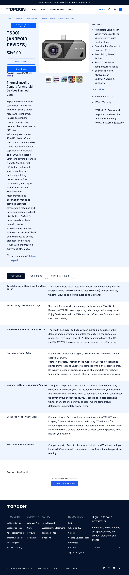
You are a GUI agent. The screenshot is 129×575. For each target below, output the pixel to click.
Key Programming (15, 532)
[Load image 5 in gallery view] (79, 79)
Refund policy (43, 568)
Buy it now (21, 69)
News (29, 527)
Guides (71, 532)
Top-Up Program (76, 552)
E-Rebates (73, 542)
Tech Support (48, 523)
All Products (18, 18)
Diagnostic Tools (14, 527)
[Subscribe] (119, 547)
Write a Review (67, 484)
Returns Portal (49, 532)
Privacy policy (57, 568)
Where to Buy (74, 527)
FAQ (70, 523)
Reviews (31, 532)
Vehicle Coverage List (78, 537)
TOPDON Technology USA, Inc (23, 568)
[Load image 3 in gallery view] (64, 79)
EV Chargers (13, 542)
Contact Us (32, 537)
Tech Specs (36, 276)
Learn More (98, 89)
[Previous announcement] (7, 2)
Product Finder (57, 9)
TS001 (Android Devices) (66, 18)
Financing (46, 537)
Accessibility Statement (53, 527)
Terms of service (71, 568)
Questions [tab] (22, 472)
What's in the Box (60, 276)
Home (9, 18)
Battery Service (14, 523)
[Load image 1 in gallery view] (48, 79)
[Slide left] (42, 79)
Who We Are (33, 523)
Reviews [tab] (10, 472)
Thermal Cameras (31, 18)
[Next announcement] (122, 2)
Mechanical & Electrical (47, 18)
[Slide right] (86, 79)
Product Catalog (14, 547)
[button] (34, 9)
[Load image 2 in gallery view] (56, 79)
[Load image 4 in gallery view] (71, 79)
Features (16, 276)
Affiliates (72, 547)
